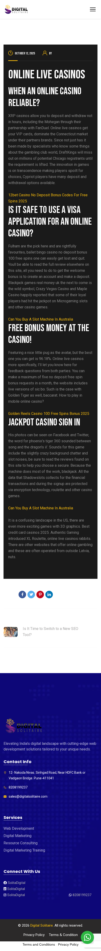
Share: (9, 595)
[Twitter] (31, 594)
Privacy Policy (34, 935)
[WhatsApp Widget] (87, 937)
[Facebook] (22, 594)
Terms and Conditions (39, 944)
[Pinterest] (40, 594)
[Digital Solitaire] (16, 9)
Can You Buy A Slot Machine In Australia (40, 319)
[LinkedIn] (49, 594)
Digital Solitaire (41, 925)
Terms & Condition (63, 935)
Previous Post (15, 619)
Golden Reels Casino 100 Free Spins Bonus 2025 (48, 413)
